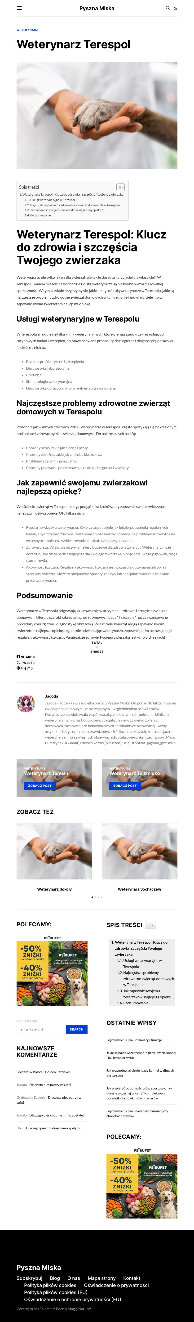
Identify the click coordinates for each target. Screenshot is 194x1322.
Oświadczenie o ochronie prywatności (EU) (72, 1299)
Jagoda (51, 696)
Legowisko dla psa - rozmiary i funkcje (134, 1040)
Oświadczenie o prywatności (116, 1285)
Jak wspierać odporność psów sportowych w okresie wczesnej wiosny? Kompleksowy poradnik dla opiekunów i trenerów (139, 1093)
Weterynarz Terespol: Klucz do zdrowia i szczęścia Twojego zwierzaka (72, 194)
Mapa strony (102, 1278)
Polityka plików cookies (50, 1285)
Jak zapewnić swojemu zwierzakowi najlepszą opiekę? (66, 210)
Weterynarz (27, 30)
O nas (73, 1278)
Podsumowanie (40, 215)
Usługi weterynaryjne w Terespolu (53, 200)
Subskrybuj (29, 1278)
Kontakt (131, 1278)
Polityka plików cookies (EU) (56, 1292)
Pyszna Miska (97, 8)
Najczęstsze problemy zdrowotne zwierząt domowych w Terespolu (75, 205)
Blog (55, 1278)
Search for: (27, 1020)
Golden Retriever (57, 1072)
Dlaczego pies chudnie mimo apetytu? (56, 1115)
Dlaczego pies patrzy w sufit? (50, 1085)
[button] (175, 8)
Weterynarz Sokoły (54, 889)
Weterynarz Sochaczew (139, 889)
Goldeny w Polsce (30, 1072)
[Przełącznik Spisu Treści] (118, 187)
